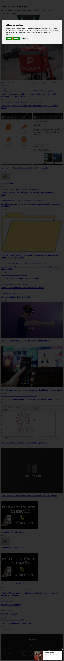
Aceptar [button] (9, 38)
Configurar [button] (25, 38)
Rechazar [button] (16, 38)
